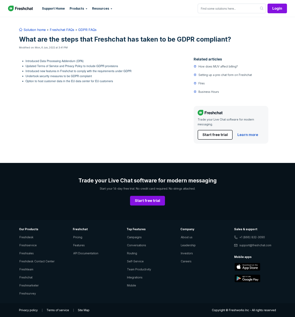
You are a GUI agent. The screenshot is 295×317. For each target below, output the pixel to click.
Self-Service (135, 261)
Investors (187, 253)
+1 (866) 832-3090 (252, 237)
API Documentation (85, 253)
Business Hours (208, 91)
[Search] (262, 8)
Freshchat (26, 277)
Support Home (53, 8)
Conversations (136, 245)
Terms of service (58, 310)
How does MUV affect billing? (218, 66)
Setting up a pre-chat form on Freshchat (225, 75)
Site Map (84, 310)
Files (201, 83)
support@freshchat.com (255, 245)
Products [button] (77, 8)
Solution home (34, 30)
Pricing (77, 237)
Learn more (247, 135)
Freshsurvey (27, 293)
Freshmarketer (29, 285)
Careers (186, 261)
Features (79, 245)
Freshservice (28, 245)
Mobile (131, 285)
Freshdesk (26, 237)
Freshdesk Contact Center (37, 261)
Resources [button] (101, 8)
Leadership (188, 245)
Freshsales (26, 253)
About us (186, 237)
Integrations (134, 277)
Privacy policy (28, 310)
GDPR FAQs (87, 30)
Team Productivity (139, 269)
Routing (132, 253)
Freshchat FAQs (62, 30)
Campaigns (134, 237)
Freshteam (26, 269)
